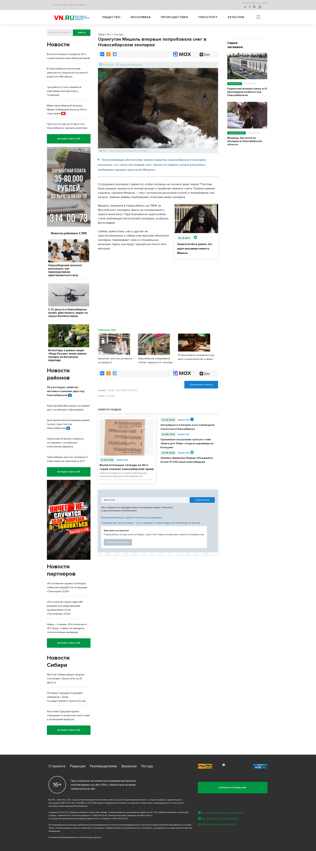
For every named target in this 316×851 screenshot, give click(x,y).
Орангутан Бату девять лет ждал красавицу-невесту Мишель (194, 248)
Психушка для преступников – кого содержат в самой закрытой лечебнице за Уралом (150, 522)
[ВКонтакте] (102, 54)
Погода (147, 766)
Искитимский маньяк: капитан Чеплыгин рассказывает (132, 517)
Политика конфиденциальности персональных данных (75, 837)
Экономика (140, 17)
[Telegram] (115, 54)
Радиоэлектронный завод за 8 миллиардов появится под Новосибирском (247, 92)
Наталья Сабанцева (131, 64)
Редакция (77, 766)
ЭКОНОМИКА (234, 83)
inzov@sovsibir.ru (144, 815)
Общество (111, 17)
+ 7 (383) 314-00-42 (98, 815)
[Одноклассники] (108, 54)
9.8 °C (74, 4)
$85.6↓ (83, 4)
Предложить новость (201, 384)
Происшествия (174, 17)
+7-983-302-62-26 (119, 818)
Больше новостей (68, 139)
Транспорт (208, 17)
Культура (236, 17)
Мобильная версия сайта (217, 824)
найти (82, 32)
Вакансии (129, 766)
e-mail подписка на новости (223, 813)
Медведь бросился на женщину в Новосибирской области (244, 141)
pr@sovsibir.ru (94, 818)
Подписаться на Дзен (118, 542)
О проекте (57, 766)
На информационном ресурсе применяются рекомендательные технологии (85, 825)
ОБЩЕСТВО (122, 460)
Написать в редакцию (232, 787)
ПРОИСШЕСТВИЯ (236, 133)
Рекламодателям (103, 766)
